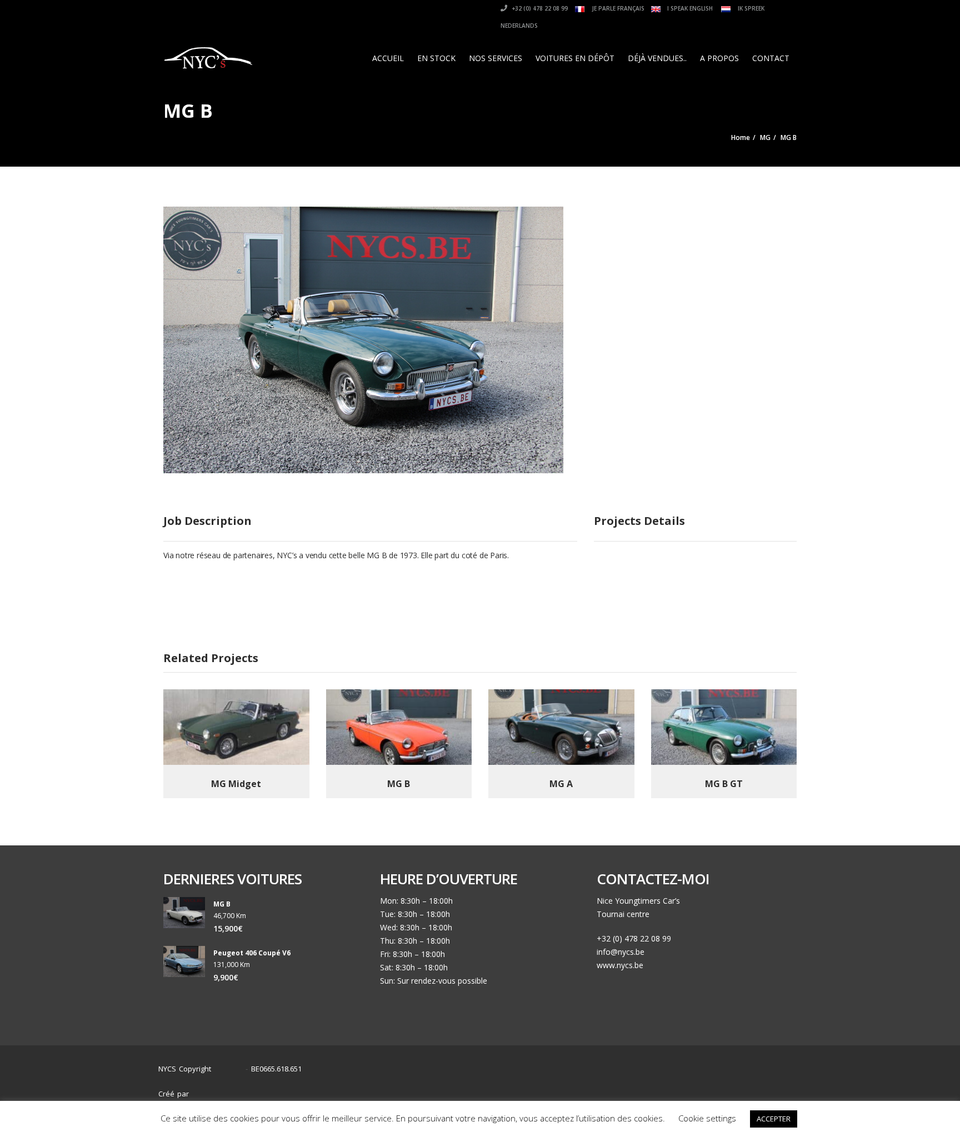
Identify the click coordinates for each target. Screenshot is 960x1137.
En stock (436, 58)
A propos (719, 58)
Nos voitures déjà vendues (671, 1088)
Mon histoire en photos (478, 1088)
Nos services (495, 58)
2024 (231, 1069)
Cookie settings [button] (707, 1118)
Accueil (388, 58)
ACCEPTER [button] (774, 1119)
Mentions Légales (762, 1088)
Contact (770, 58)
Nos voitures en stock (571, 1088)
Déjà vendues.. (657, 58)
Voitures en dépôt (575, 58)
